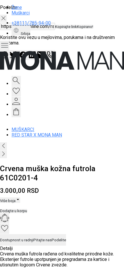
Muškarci (21, 13)
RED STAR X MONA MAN (37, 135)
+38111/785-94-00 (31, 23)
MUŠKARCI (23, 129)
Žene (17, 7)
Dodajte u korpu (13, 211)
